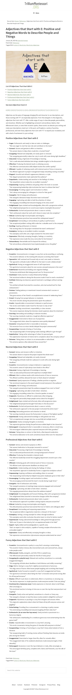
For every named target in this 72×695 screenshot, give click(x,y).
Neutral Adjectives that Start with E (19, 95)
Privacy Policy (51, 685)
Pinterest (34, 685)
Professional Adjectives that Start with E (20, 97)
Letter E (16, 45)
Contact (19, 685)
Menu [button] (37, 13)
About (14, 685)
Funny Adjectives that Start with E (18, 100)
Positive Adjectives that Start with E (19, 89)
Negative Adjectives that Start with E (19, 92)
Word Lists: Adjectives (32, 45)
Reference (16, 43)
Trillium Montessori (36, 5)
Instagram (42, 685)
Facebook (27, 685)
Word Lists (22, 45)
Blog (58, 685)
